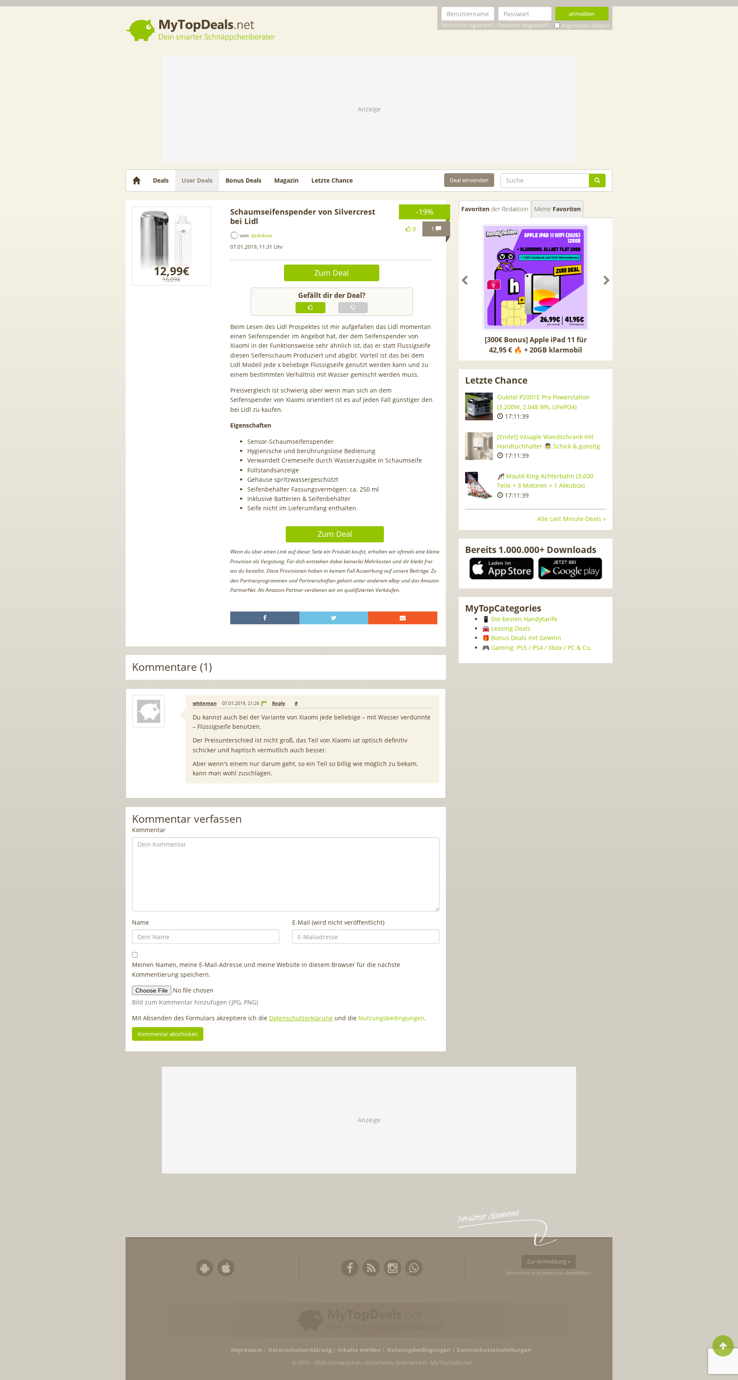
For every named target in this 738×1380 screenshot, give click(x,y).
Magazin (286, 180)
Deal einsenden (469, 180)
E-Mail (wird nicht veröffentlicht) (338, 922)
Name (140, 922)
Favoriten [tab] (494, 209)
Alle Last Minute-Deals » (571, 519)
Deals (161, 180)
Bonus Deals (243, 180)
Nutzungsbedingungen (391, 1018)
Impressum (246, 1350)
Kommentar (149, 830)
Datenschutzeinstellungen (494, 1350)
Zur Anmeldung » (548, 1261)
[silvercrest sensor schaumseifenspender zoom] (171, 246)
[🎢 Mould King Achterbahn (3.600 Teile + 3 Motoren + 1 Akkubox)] (479, 485)
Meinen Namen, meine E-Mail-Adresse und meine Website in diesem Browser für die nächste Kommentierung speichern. (266, 969)
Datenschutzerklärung (301, 1018)
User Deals (197, 180)
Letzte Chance (332, 180)
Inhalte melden (359, 1350)
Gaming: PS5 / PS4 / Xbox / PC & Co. (541, 647)
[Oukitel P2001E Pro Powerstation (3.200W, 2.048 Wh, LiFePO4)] (479, 406)
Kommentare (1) (172, 667)
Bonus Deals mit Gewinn (526, 638)
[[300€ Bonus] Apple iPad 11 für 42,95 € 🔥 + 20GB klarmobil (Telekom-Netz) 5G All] (536, 277)
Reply (278, 703)
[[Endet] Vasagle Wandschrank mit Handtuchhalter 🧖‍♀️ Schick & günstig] (479, 446)
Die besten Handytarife (524, 619)
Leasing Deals (510, 628)
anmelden (581, 13)
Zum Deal (331, 273)
